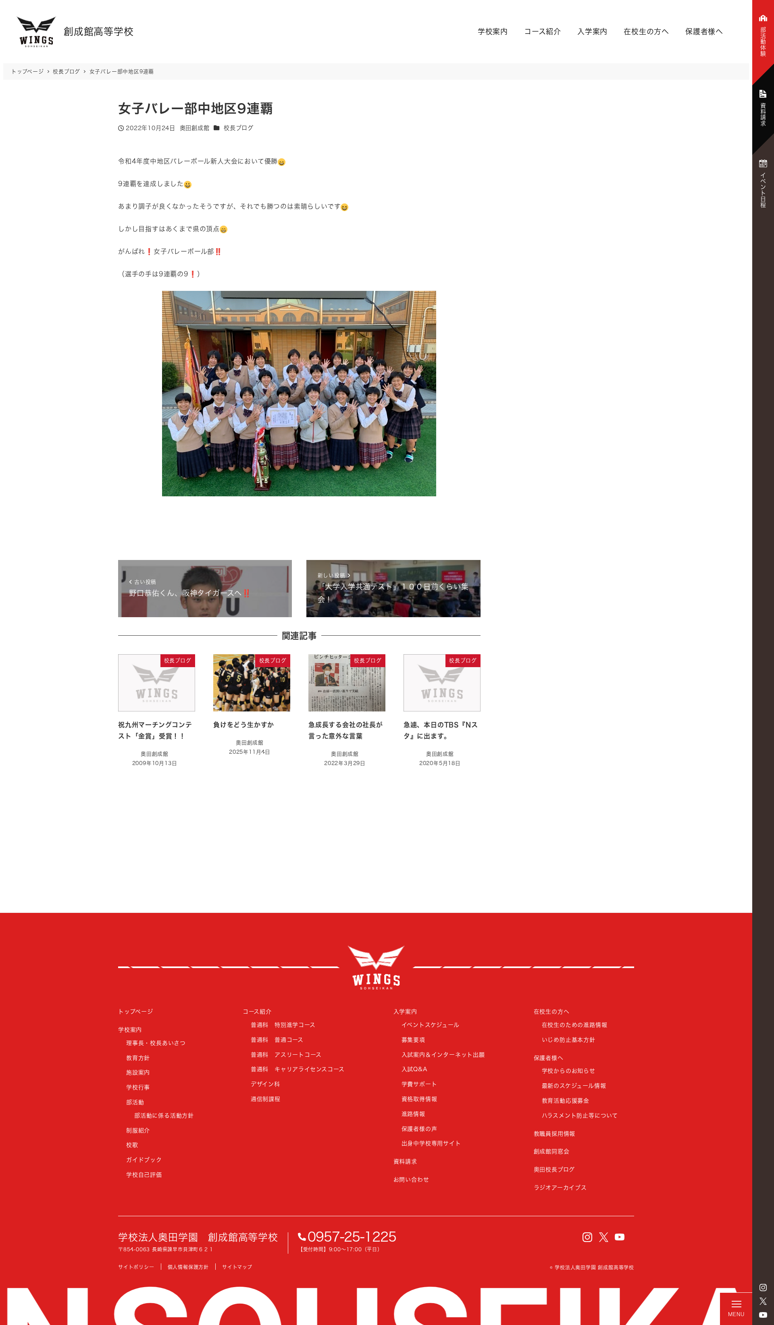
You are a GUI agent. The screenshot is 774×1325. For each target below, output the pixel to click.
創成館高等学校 (376, 967)
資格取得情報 (419, 1098)
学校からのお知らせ (568, 1070)
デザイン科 (265, 1083)
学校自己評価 (144, 1174)
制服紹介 (138, 1130)
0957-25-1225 (352, 1236)
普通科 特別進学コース (283, 1024)
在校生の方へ (646, 31)
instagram (763, 1287)
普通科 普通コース (277, 1039)
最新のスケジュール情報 (574, 1085)
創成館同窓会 (552, 1151)
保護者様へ (704, 31)
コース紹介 (542, 31)
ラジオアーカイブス (560, 1187)
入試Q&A (415, 1069)
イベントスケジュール (431, 1024)
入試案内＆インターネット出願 (443, 1054)
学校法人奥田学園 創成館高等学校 (198, 1237)
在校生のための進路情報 (575, 1024)
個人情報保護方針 (188, 1267)
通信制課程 (266, 1098)
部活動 (135, 1102)
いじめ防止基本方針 (568, 1039)
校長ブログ (238, 127)
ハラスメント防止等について (580, 1115)
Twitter (763, 1301)
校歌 (132, 1144)
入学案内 (592, 31)
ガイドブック (144, 1159)
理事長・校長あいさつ (156, 1042)
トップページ (135, 1011)
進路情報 (413, 1113)
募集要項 (413, 1039)
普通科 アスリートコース (286, 1054)
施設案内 (138, 1072)
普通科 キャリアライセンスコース (298, 1069)
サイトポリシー (136, 1267)
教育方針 (138, 1057)
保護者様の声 (419, 1128)
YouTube (763, 1315)
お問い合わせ (411, 1179)
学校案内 (493, 31)
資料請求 (405, 1161)
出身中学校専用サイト (431, 1143)
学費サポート (419, 1083)
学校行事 (138, 1087)
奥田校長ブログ (554, 1169)
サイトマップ (237, 1267)
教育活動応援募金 (565, 1100)
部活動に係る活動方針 (164, 1115)
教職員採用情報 (555, 1133)
